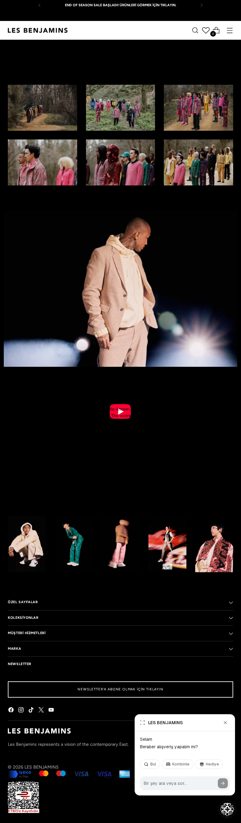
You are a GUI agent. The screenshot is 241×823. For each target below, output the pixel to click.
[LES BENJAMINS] (37, 30)
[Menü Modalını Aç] (229, 30)
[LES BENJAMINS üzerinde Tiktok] (31, 711)
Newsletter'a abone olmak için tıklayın (120, 689)
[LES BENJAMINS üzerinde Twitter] (42, 711)
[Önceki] (39, 5)
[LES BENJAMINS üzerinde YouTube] (52, 711)
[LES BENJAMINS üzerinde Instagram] (21, 711)
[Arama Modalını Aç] (195, 30)
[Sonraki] (201, 5)
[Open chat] (227, 809)
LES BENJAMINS (41, 767)
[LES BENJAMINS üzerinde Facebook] (11, 711)
